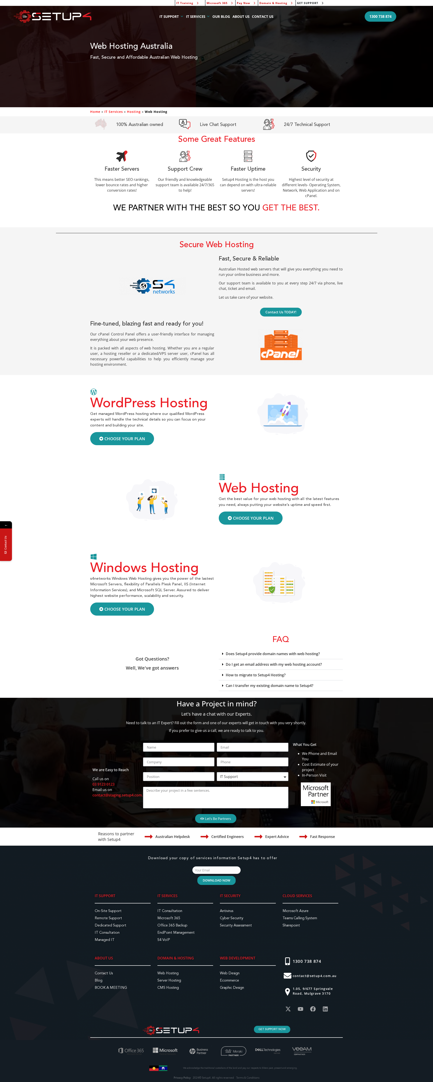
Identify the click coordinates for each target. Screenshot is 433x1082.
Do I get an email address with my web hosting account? (274, 664)
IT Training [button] (184, 3)
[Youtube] (300, 1009)
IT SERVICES (195, 16)
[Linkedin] (325, 1009)
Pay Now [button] (243, 3)
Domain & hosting (175, 958)
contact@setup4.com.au (315, 976)
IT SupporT (105, 895)
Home (95, 111)
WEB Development (237, 958)
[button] (380, 16)
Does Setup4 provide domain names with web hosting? (273, 653)
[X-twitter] (288, 1009)
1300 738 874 (307, 961)
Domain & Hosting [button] (273, 3)
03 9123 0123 (103, 784)
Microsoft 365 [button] (217, 3)
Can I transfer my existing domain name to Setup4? (269, 685)
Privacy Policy (182, 1078)
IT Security (230, 895)
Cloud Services (297, 895)
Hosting (134, 111)
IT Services (113, 111)
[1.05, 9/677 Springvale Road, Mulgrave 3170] (287, 992)
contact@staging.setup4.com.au (119, 795)
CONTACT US (262, 16)
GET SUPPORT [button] (307, 3)
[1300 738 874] (287, 961)
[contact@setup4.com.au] (287, 976)
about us (104, 958)
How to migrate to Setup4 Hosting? (256, 674)
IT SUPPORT (169, 16)
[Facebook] (313, 1009)
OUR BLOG (221, 16)
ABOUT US (241, 16)
